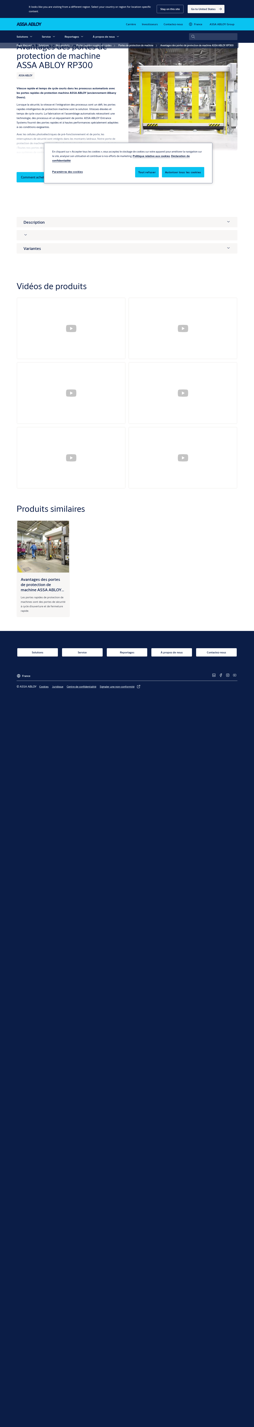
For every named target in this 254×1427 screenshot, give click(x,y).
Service (46, 36)
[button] (170, 9)
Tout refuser (147, 172)
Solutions (22, 36)
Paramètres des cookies (67, 171)
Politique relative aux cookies (151, 156)
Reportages (72, 36)
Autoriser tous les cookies (183, 172)
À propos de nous (104, 36)
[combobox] (213, 36)
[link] (206, 9)
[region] (128, 163)
